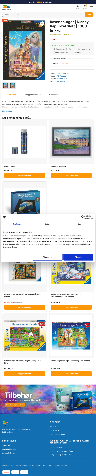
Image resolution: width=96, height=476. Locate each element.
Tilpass (46, 257)
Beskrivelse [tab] (11, 95)
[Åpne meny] (91, 7)
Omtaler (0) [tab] (54, 95)
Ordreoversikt (55, 430)
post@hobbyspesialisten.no (60, 455)
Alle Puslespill (62, 76)
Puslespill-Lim (9, 167)
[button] (42, 23)
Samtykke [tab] (17, 224)
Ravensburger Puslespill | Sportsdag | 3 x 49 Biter (70, 361)
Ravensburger (62, 79)
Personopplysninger (57, 434)
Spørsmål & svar (8, 453)
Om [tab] (79, 224)
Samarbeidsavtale (9, 449)
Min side (53, 426)
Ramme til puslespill (58, 167)
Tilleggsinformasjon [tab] (32, 95)
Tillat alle (78, 257)
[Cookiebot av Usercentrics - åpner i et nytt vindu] (83, 217)
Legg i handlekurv (24, 175)
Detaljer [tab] (48, 224)
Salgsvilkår (6, 445)
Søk (89, 14)
